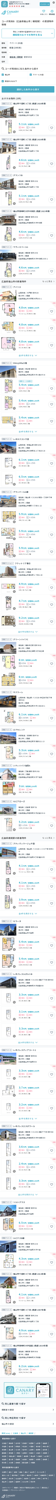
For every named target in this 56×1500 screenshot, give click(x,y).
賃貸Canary (6, 1433)
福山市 (7, 74)
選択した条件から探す (28, 89)
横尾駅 (31, 1433)
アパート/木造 (38, 74)
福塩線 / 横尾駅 (16, 57)
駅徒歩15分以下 (11, 81)
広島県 (15, 1433)
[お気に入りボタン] (51, 128)
